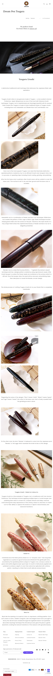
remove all (33, 28)
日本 (29, 662)
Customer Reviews (31, 637)
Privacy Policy (18, 640)
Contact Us (29, 634)
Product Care (6, 637)
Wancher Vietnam (42, 640)
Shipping (17, 634)
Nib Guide (5, 634)
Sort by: (27, 18)
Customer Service (31, 643)
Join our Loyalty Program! (7, 641)
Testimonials (29, 640)
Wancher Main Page (43, 634)
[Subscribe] (21, 652)
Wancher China (42, 637)
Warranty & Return (19, 643)
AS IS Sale (5, 645)
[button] (2, 4)
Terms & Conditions (19, 637)
